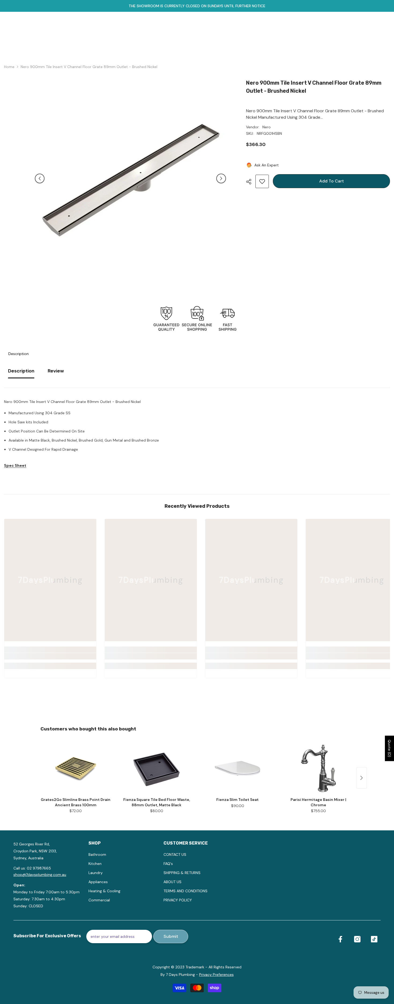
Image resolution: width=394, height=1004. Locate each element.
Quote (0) (389, 748)
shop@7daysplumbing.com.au (39, 874)
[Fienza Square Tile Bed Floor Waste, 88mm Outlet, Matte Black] (156, 768)
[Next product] (361, 778)
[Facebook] (340, 939)
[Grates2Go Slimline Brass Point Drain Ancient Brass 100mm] (75, 768)
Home (9, 66)
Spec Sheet (15, 465)
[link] (50, 656)
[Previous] (39, 178)
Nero (266, 127)
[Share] (250, 181)
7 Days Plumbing (180, 974)
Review (56, 371)
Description (18, 353)
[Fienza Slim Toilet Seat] (237, 768)
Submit (170, 936)
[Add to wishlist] (262, 181)
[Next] (221, 178)
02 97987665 (39, 868)
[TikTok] (374, 939)
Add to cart (331, 181)
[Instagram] (357, 939)
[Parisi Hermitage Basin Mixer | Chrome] (318, 768)
